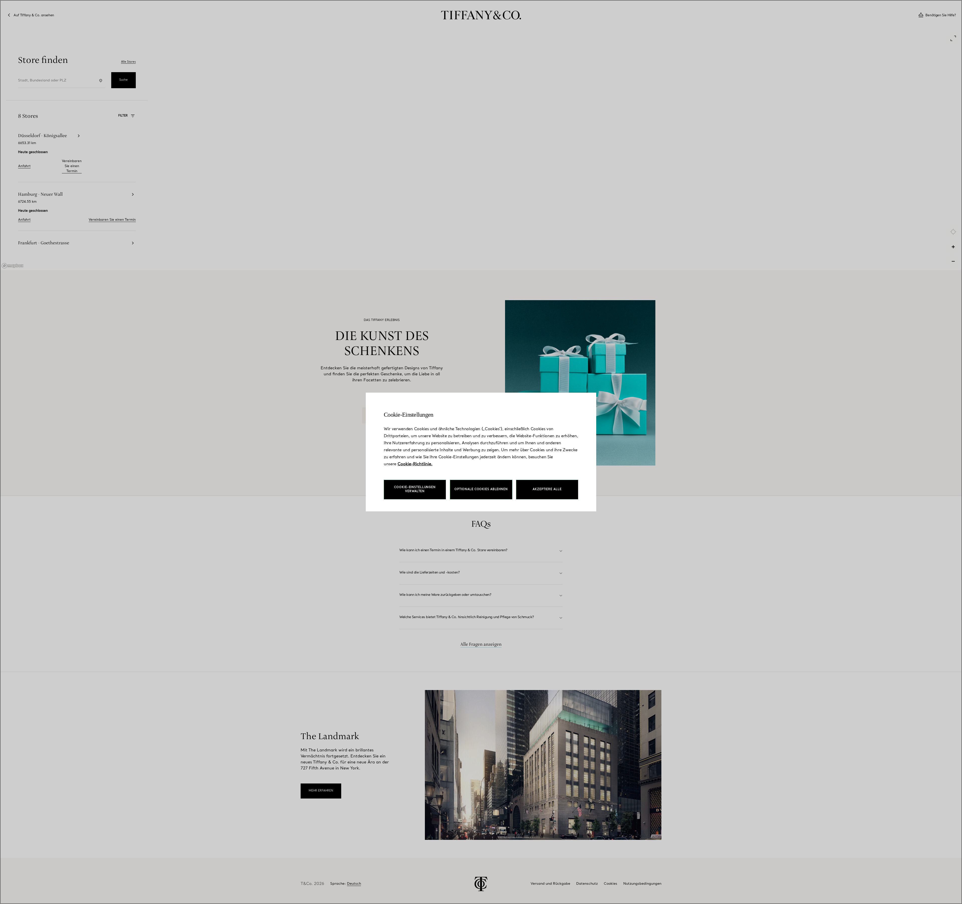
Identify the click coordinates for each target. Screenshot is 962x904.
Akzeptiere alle (547, 489)
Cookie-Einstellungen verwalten (415, 489)
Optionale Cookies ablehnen (481, 489)
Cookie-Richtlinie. (415, 464)
